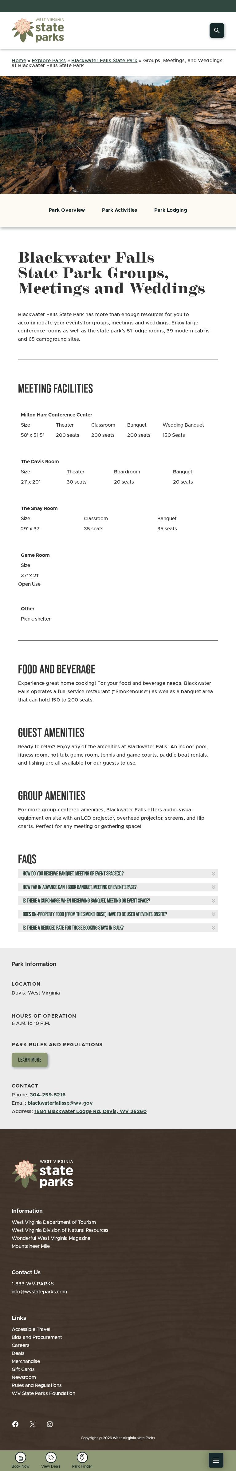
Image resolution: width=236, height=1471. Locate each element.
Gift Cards (23, 1369)
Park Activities (119, 210)
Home (19, 60)
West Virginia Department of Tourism (54, 1222)
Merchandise (26, 1361)
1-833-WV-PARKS (33, 1283)
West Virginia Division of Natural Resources (60, 1230)
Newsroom (24, 1377)
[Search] (217, 30)
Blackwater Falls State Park (104, 60)
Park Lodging (170, 210)
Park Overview (67, 210)
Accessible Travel (31, 1329)
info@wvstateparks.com (39, 1291)
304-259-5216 (48, 1094)
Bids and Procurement (37, 1337)
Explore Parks (49, 60)
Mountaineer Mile (31, 1246)
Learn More (29, 1060)
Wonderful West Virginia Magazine (51, 1238)
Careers (21, 1345)
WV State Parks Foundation (43, 1393)
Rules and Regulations (37, 1385)
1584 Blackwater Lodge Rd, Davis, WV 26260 (90, 1111)
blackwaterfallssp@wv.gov (60, 1103)
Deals (18, 1353)
